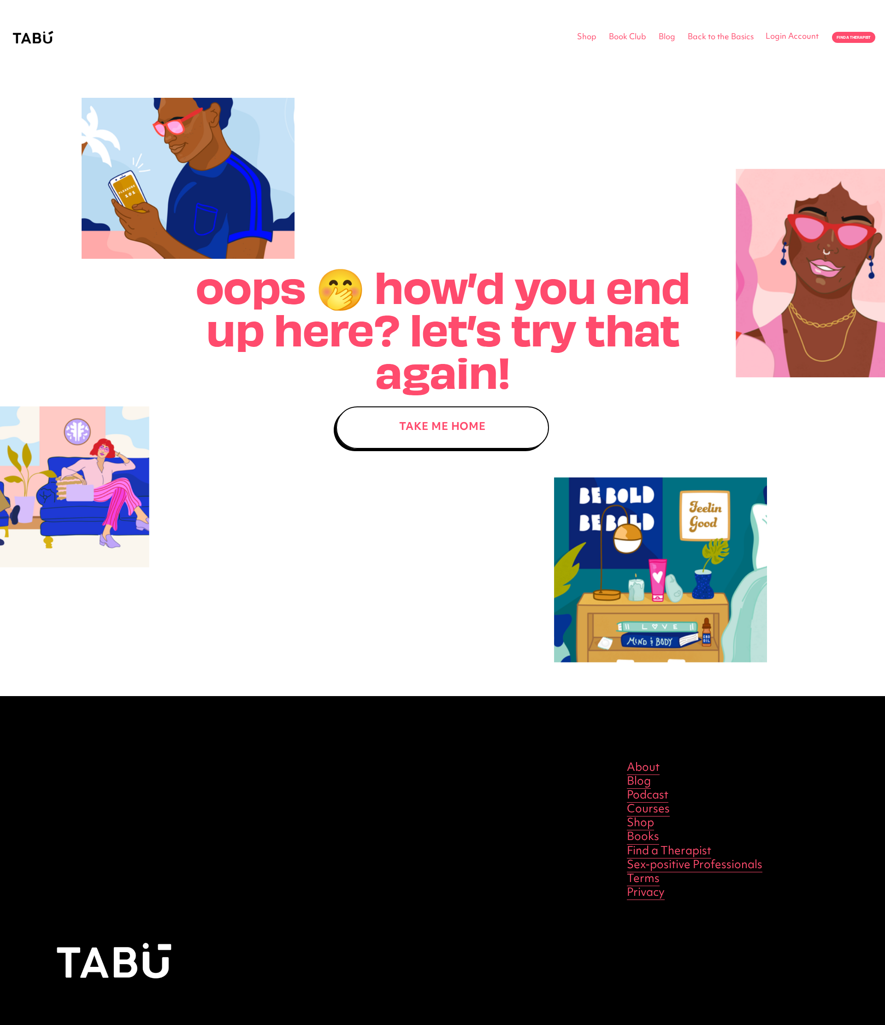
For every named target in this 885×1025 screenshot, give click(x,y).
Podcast (647, 796)
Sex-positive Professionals (694, 865)
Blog (667, 37)
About (643, 768)
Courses (648, 809)
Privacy (646, 893)
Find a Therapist (669, 851)
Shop (586, 37)
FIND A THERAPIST (854, 37)
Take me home (442, 427)
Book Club (627, 37)
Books (643, 837)
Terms (643, 879)
